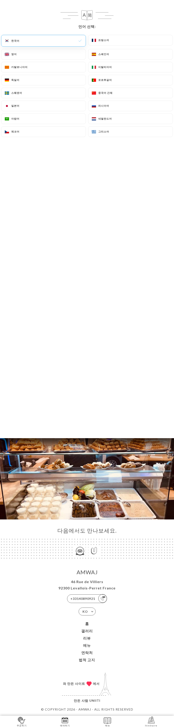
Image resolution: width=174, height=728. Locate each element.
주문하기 (22, 725)
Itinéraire (151, 725)
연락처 (87, 652)
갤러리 (87, 631)
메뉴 (87, 645)
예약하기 (65, 725)
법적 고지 (87, 660)
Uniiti (94, 700)
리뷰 (87, 638)
